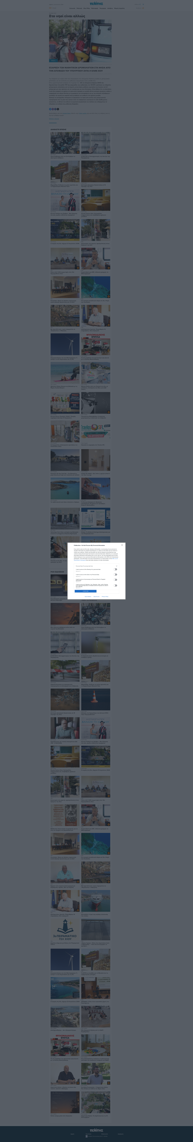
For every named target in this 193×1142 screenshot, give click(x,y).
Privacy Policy (105, 596)
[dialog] (96, 571)
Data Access (96, 596)
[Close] (122, 545)
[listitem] (96, 566)
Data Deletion (88, 596)
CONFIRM (85, 591)
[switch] (115, 569)
